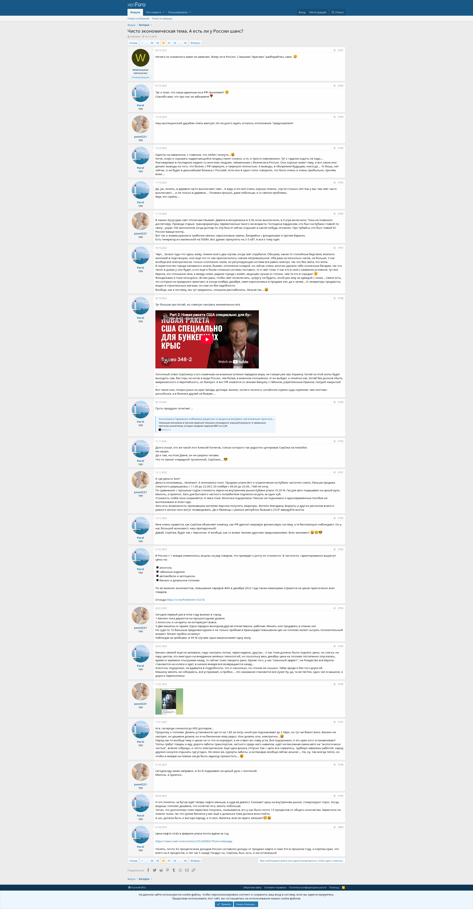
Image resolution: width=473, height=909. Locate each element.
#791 (340, 472)
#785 (340, 182)
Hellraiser (135, 36)
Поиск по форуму (162, 18)
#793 (340, 549)
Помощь (334, 887)
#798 (340, 764)
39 (157, 42)
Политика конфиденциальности (307, 887)
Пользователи (178, 12)
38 (152, 42)
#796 (340, 684)
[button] (163, 12)
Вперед (195, 42)
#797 (340, 722)
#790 (340, 441)
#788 (340, 298)
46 (185, 42)
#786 (340, 213)
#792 (340, 518)
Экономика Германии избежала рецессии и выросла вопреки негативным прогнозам (217, 419)
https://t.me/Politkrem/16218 (185, 599)
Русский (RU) (138, 887)
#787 (340, 247)
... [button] (146, 42)
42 (174, 42)
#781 (340, 50)
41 (169, 42)
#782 (340, 85)
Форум (135, 12)
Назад (133, 42)
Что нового (153, 12)
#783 (340, 116)
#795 (340, 646)
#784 (340, 148)
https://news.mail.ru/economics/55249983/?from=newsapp (193, 841)
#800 (340, 827)
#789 (340, 402)
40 (163, 42)
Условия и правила (275, 887)
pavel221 (140, 136)
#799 (340, 795)
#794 (340, 608)
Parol (140, 105)
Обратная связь (252, 887)
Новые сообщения (138, 18)
